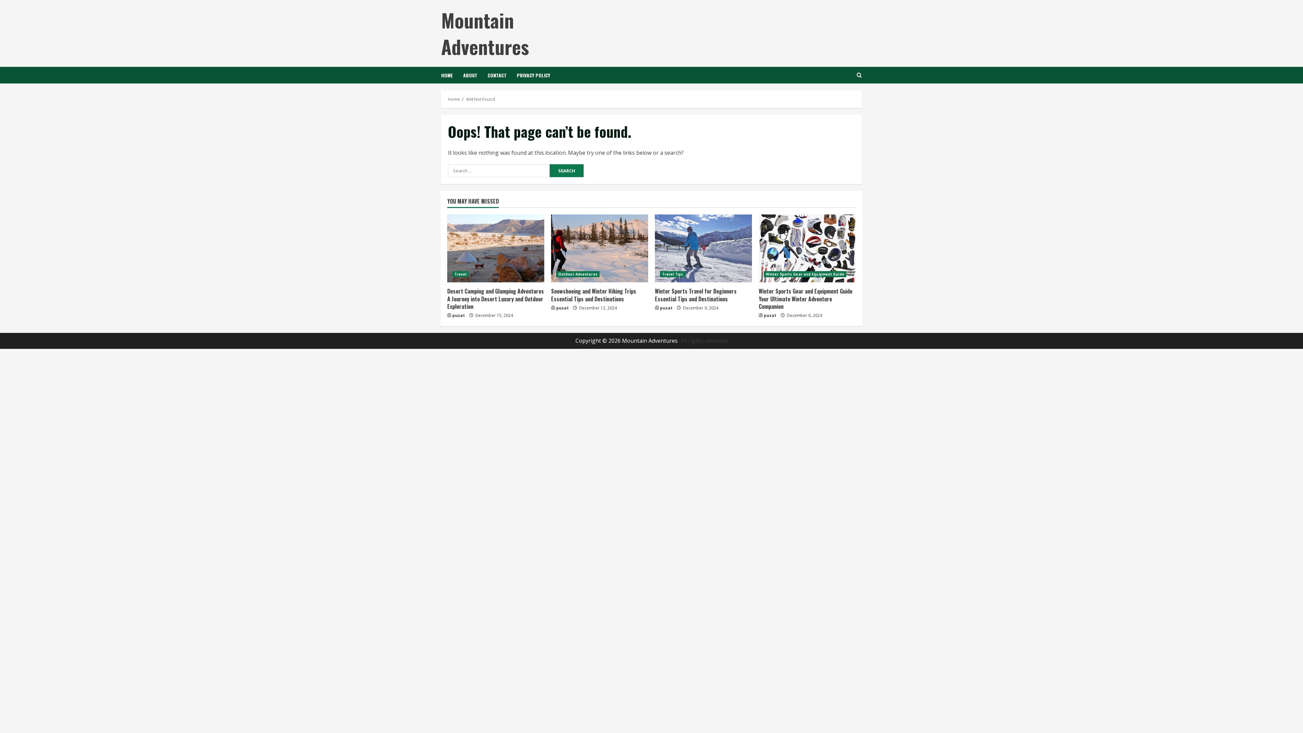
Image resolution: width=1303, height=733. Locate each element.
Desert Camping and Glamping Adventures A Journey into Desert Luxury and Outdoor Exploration (495, 299)
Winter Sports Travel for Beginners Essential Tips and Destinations (696, 295)
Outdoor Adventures (578, 274)
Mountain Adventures (485, 33)
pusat (458, 315)
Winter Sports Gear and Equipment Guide (805, 274)
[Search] (859, 75)
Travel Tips (672, 274)
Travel (460, 274)
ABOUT (470, 75)
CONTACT (497, 75)
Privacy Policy (533, 75)
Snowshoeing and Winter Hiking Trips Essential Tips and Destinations (593, 295)
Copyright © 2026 (598, 340)
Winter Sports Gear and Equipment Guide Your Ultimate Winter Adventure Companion (805, 299)
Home (447, 75)
